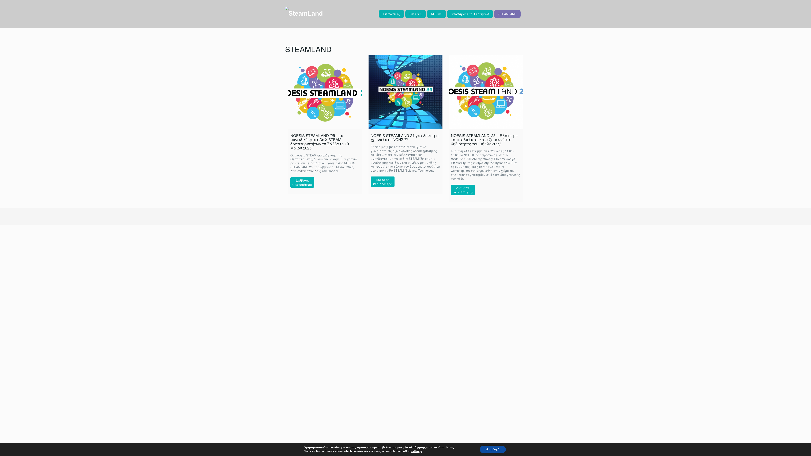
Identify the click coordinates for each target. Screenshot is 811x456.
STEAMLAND (507, 14)
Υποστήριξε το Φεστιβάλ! (470, 14)
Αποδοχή (492, 449)
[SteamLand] (304, 12)
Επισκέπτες (391, 14)
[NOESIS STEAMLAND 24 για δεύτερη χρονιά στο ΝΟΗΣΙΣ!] (405, 92)
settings (416, 451)
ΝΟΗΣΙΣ (436, 14)
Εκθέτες (416, 14)
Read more (302, 182)
